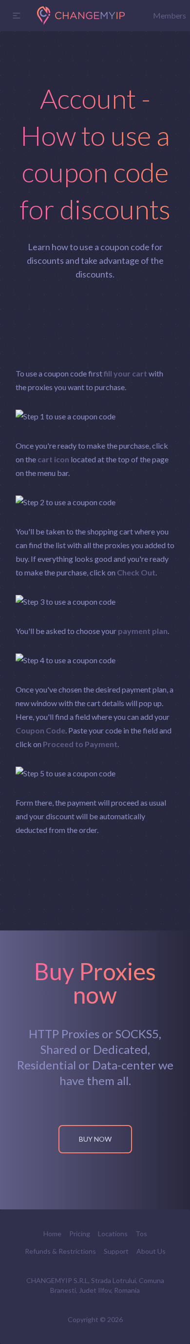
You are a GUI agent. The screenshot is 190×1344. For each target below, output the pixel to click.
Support (116, 1251)
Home (52, 1233)
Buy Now (95, 1139)
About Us (151, 1251)
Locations (113, 1233)
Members (169, 15)
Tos (141, 1233)
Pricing (79, 1233)
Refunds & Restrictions (60, 1251)
